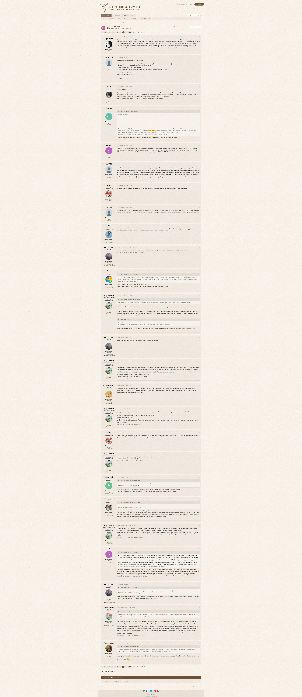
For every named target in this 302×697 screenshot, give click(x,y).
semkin (108, 86)
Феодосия (109, 499)
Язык (148, 694)
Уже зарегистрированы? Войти (184, 4)
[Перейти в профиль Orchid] (108, 279)
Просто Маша (109, 643)
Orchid (109, 271)
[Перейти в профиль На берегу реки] (108, 394)
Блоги (118, 18)
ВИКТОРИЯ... (109, 248)
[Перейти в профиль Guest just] (108, 116)
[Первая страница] (102, 32)
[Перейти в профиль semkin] (108, 94)
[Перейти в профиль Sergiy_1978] (108, 62)
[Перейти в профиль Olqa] (108, 194)
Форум (104, 18)
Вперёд (130, 32)
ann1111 (109, 164)
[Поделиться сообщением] (199, 36)
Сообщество (106, 15)
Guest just (109, 108)
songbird (109, 145)
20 (123, 32)
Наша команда (132, 18)
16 (112, 32)
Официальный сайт (129, 15)
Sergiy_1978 (109, 57)
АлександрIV (109, 477)
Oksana (112, 28)
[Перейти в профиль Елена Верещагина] (108, 44)
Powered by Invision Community (151, 696)
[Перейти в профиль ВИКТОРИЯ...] (108, 256)
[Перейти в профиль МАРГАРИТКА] (108, 616)
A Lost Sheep (109, 226)
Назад (105, 32)
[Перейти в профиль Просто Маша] (108, 648)
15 (109, 32)
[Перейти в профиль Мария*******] (108, 305)
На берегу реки (109, 386)
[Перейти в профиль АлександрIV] (108, 485)
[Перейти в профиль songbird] (108, 150)
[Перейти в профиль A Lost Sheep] (108, 234)
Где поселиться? (127, 28)
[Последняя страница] (134, 32)
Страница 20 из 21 (140, 32)
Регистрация (199, 4)
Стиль (153, 694)
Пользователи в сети (144, 18)
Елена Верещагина (108, 38)
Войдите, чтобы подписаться (182, 26)
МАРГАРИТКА (109, 607)
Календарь (111, 18)
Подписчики (193, 26)
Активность (117, 15)
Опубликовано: (124, 36)
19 (120, 32)
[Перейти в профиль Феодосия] (108, 507)
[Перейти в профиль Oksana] (103, 28)
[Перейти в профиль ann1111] (108, 169)
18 (117, 32)
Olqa (108, 185)
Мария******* (109, 296)
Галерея (124, 18)
